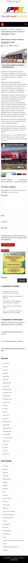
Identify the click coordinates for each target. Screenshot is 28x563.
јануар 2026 (6, 386)
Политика (5, 527)
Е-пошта (4, 221)
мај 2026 (5, 373)
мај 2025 (5, 412)
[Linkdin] (16, 2)
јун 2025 (5, 408)
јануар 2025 (6, 425)
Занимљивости (7, 479)
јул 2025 (5, 405)
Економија (5, 475)
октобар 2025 (6, 395)
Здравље (5, 482)
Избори (5, 485)
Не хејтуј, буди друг (8, 514)
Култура (5, 501)
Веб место (4, 227)
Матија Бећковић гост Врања (15, 341)
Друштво (3, 176)
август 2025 (6, 402)
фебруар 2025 (7, 421)
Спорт (4, 543)
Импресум (6, 488)
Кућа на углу (6, 504)
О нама (5, 521)
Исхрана (5, 495)
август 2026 (6, 363)
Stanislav (3, 322)
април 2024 (6, 454)
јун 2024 (5, 447)
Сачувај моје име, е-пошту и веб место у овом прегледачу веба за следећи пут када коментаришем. (13, 237)
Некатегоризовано (8, 517)
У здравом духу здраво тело (11, 546)
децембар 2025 (7, 389)
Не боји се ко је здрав (9, 511)
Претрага (4, 277)
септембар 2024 (7, 437)
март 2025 (5, 418)
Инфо (4, 492)
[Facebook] (10, 2)
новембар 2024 (7, 431)
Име (3, 215)
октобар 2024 (6, 434)
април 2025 (6, 415)
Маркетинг (6, 508)
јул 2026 (5, 366)
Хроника (5, 550)
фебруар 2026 (7, 383)
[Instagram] (14, 2)
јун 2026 (5, 370)
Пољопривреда (7, 530)
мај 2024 (5, 450)
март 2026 (5, 379)
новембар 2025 (7, 392)
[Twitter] (12, 2)
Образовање (6, 524)
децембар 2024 (7, 428)
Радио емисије (7, 533)
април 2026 (6, 376)
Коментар (4, 195)
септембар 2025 (7, 399)
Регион (4, 537)
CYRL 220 (5, 466)
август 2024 (6, 441)
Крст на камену (7, 498)
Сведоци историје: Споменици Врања (13, 540)
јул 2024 (5, 444)
